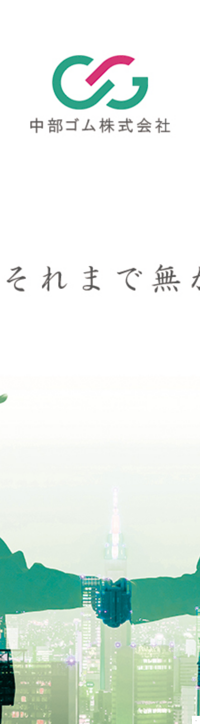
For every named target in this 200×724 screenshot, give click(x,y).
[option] (100, 362)
